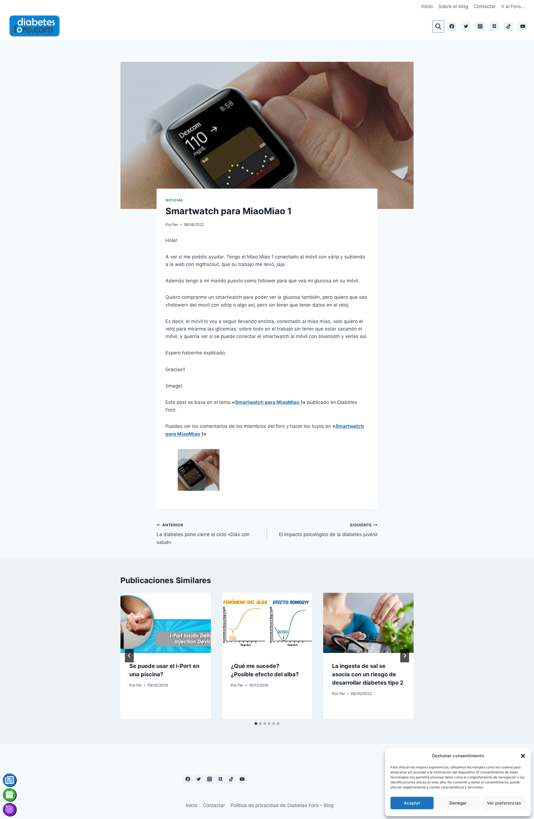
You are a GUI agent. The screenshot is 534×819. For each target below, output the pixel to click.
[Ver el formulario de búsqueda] (438, 26)
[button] (523, 756)
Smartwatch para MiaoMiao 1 (269, 402)
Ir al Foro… (513, 6)
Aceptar (412, 803)
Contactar (485, 6)
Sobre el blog (453, 6)
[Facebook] (451, 26)
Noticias (174, 200)
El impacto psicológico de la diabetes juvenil (328, 530)
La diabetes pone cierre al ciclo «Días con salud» (203, 534)
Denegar (458, 803)
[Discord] (494, 26)
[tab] (255, 723)
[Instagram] (480, 26)
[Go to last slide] (129, 655)
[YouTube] (522, 26)
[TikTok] (508, 26)
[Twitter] (466, 26)
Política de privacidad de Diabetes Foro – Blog (282, 805)
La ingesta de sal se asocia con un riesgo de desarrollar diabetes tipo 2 (368, 674)
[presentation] (165, 623)
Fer (175, 224)
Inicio (427, 6)
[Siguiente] (404, 655)
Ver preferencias (504, 803)
